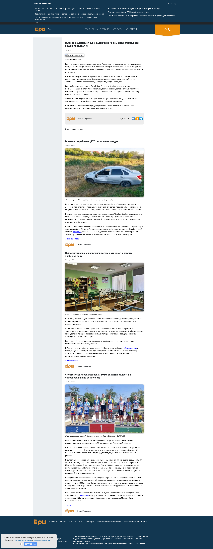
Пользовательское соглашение (135, 521)
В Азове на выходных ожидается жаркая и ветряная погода (134, 8)
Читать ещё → (173, 4)
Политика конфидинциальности (109, 521)
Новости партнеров (86, 521)
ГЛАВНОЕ (90, 29)
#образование (71, 360)
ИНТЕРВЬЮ (103, 29)
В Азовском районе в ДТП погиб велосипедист (128, 12)
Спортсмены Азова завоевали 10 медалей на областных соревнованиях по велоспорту (67, 18)
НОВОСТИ (117, 29)
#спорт (68, 505)
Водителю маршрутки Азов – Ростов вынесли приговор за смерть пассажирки (69, 14)
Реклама (63, 521)
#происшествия (72, 239)
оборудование (130, 348)
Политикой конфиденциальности (42, 540)
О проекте (53, 521)
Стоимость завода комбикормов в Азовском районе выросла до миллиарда (141, 15)
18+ (165, 29)
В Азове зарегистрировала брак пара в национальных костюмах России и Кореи (67, 9)
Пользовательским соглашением (23, 540)
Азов (50, 29)
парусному (84, 495)
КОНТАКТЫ (131, 29)
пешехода (77, 231)
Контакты (72, 521)
